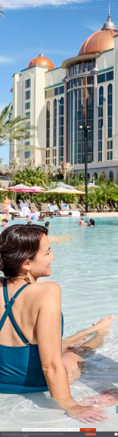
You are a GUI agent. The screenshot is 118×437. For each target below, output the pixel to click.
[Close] (116, 434)
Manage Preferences (90, 434)
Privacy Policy (25, 435)
